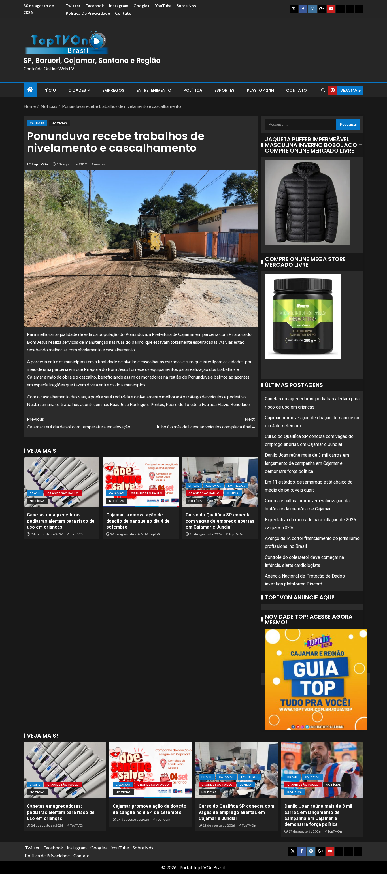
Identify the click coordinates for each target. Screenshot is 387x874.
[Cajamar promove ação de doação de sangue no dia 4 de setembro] (141, 482)
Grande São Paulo (63, 493)
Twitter (73, 5)
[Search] (323, 90)
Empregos (113, 90)
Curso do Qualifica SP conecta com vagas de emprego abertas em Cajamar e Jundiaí (220, 521)
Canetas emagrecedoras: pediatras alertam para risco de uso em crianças (61, 521)
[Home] (30, 90)
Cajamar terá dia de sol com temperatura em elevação (78, 422)
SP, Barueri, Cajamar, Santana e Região (92, 60)
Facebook (95, 5)
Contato (123, 13)
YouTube (163, 5)
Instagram (118, 5)
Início (49, 90)
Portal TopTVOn (196, 867)
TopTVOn (39, 164)
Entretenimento (154, 90)
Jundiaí (233, 493)
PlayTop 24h (260, 90)
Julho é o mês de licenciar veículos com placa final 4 (205, 422)
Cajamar (37, 123)
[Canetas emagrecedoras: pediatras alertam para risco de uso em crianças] (61, 482)
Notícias (59, 123)
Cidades (77, 90)
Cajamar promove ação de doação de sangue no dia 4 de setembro (138, 521)
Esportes (224, 90)
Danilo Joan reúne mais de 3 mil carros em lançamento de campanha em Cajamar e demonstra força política (307, 463)
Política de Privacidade (88, 13)
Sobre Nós (186, 5)
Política (193, 90)
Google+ (141, 5)
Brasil (35, 493)
